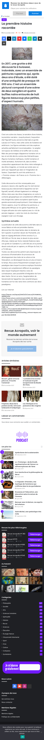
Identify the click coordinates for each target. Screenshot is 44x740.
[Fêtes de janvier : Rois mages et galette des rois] (22, 580)
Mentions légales (7, 713)
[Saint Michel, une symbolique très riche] (7, 515)
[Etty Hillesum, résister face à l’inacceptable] (8, 588)
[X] (9, 38)
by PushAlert (6, 15)
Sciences (6, 627)
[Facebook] (4, 38)
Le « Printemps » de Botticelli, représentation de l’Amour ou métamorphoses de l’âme (26, 464)
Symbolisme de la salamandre (27, 453)
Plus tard (26, 12)
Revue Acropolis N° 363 (16, 534)
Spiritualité (6, 617)
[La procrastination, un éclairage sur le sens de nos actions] (22, 588)
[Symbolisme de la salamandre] (7, 455)
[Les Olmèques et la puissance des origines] (32, 396)
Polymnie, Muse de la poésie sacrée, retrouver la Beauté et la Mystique (11, 406)
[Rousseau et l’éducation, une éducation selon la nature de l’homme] (7, 495)
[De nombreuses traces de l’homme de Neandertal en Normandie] (8, 572)
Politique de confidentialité (11, 717)
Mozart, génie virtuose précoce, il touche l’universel (10, 381)
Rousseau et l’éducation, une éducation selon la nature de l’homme (26, 494)
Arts (4, 20)
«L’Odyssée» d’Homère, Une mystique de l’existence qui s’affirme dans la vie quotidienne (28, 484)
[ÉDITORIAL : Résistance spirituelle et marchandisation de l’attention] (22, 572)
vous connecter (15, 422)
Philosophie (7, 603)
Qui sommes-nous (8, 699)
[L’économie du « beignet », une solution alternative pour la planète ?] (35, 572)
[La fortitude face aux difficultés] (8, 580)
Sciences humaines (9, 613)
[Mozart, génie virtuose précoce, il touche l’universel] (11, 371)
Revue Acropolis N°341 (16, 550)
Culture (5, 647)
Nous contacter (7, 702)
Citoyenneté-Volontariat (11, 637)
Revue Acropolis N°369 (16, 545)
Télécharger (35, 534)
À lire (4, 644)
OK (23, 737)
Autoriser (37, 12)
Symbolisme (7, 654)
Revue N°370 (12, 539)
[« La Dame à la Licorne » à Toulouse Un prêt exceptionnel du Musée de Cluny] (32, 371)
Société (5, 606)
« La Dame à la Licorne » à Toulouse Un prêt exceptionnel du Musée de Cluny (32, 382)
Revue (5, 623)
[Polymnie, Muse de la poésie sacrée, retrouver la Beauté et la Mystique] (11, 396)
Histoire (5, 620)
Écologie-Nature (8, 634)
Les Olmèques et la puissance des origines (32, 405)
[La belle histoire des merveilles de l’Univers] (35, 588)
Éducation (6, 630)
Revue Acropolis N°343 (16, 555)
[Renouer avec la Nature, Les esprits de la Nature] (7, 505)
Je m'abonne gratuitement (21, 349)
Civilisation (6, 651)
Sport (5, 640)
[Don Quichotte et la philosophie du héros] (7, 475)
